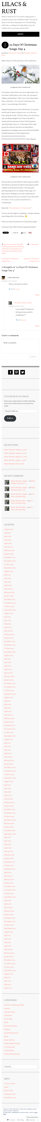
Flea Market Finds (10, 1026)
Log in (6, 1087)
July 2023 (7, 659)
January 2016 (8, 914)
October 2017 (9, 865)
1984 (10, 244)
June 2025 (7, 578)
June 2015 (7, 939)
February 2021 (9, 760)
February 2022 (9, 718)
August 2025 (8, 571)
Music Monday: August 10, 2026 (15, 457)
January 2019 (8, 827)
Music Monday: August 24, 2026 (15, 450)
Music (19, 53)
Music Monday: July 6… (19, 507)
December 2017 (9, 862)
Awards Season (9, 1012)
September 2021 (10, 736)
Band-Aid (16, 244)
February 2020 (9, 802)
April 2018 (8, 848)
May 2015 (7, 942)
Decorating (8, 1019)
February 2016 (9, 911)
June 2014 (7, 981)
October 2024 (9, 606)
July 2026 (7, 533)
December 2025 (9, 557)
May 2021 (7, 750)
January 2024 (9, 638)
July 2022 (7, 701)
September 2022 (10, 694)
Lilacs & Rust (14, 8)
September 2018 (10, 834)
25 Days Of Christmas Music (14, 1005)
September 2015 (10, 928)
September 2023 (10, 652)
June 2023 (7, 662)
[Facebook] (10, 372)
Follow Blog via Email (16, 396)
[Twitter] (22, 372)
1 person (17, 289)
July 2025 (7, 575)
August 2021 (8, 739)
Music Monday (9, 1040)
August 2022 (8, 697)
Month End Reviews (11, 1033)
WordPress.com (10, 1098)
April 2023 (8, 669)
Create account (9, 1084)
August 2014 (8, 974)
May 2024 (7, 624)
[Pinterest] (16, 372)
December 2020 (9, 767)
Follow (10, 418)
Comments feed (9, 1094)
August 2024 (8, 613)
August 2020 (8, 781)
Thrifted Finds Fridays (12, 1043)
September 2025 (10, 568)
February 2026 (9, 550)
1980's (5, 244)
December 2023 (9, 641)
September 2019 (10, 820)
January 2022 (9, 722)
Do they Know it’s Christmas (20, 208)
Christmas (12, 53)
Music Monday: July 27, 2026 (14, 464)
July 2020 (7, 785)
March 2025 (8, 589)
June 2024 (7, 620)
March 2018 (8, 851)
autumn (7, 1008)
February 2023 (9, 676)
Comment (33, 356)
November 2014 (9, 964)
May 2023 (7, 666)
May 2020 (7, 792)
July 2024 (7, 617)
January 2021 (8, 764)
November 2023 (9, 645)
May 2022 (7, 708)
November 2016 (9, 890)
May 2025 (7, 582)
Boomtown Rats (18, 247)
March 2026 (8, 547)
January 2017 (8, 883)
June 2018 (7, 841)
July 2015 (7, 935)
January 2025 (9, 596)
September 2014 (10, 970)
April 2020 (8, 795)
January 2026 (9, 554)
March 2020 (8, 799)
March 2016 (8, 907)
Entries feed (8, 1091)
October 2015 (9, 925)
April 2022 (8, 711)
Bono (9, 247)
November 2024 (10, 603)
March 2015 (8, 949)
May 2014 (7, 984)
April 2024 (8, 627)
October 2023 (9, 648)
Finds (6, 1022)
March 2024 (8, 631)
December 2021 (9, 725)
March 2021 (8, 757)
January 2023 (9, 680)
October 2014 (9, 967)
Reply (37, 295)
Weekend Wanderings (12, 1054)
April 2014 (8, 988)
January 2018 (8, 858)
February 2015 (9, 953)
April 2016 (8, 904)
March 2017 (8, 876)
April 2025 (8, 585)
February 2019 (9, 823)
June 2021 (7, 746)
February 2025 (9, 592)
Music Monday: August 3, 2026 (15, 460)
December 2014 (9, 960)
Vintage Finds (9, 1050)
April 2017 (7, 872)
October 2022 (9, 690)
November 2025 (9, 561)
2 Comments (34, 244)
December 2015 (9, 918)
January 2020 (9, 806)
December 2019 (9, 809)
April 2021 (8, 753)
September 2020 (10, 778)
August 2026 (8, 529)
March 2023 (8, 673)
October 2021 (9, 732)
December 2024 (9, 599)
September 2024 (10, 610)
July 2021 (7, 743)
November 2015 (9, 922)
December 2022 (9, 683)
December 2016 (9, 886)
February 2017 (9, 880)
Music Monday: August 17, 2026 (15, 453)
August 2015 (8, 932)
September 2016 (10, 897)
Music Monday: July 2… (19, 501)
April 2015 (7, 946)
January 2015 (8, 956)
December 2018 (9, 830)
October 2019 (9, 816)
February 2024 (9, 634)
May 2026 (7, 540)
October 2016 (9, 893)
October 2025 (9, 564)
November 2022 (10, 687)
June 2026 (7, 536)
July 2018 (7, 837)
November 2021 (9, 729)
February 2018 (9, 855)
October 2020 (9, 774)
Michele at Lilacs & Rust (23, 303)
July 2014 (7, 977)
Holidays (7, 1029)
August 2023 (8, 655)
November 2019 (9, 813)
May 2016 (7, 900)
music (4, 253)
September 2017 (10, 869)
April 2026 (8, 543)
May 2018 (7, 844)
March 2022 (8, 715)
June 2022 (7, 704)
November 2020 (10, 771)
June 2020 (7, 788)
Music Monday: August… (20, 481)
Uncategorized (9, 1047)
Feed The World (16, 251)
